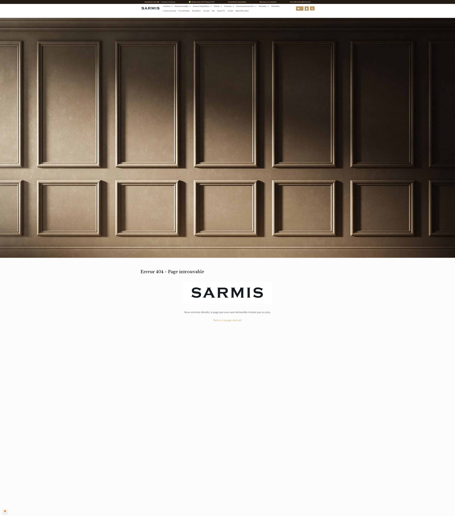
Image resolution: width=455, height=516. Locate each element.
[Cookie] (5, 511)
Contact (230, 11)
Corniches (167, 6)
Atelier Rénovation (242, 11)
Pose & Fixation (184, 11)
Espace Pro (221, 11)
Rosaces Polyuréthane (201, 6)
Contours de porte (169, 11)
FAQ (213, 11)
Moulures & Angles (182, 6)
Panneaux (228, 6)
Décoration (263, 6)
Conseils (206, 11)
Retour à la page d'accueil (227, 320)
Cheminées (275, 6)
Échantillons (196, 11)
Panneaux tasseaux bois (245, 6)
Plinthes (217, 6)
